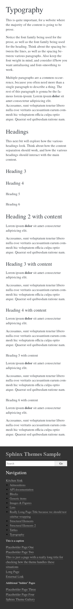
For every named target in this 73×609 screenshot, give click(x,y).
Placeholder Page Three (21, 589)
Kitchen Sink (14, 480)
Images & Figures (21, 503)
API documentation (21, 489)
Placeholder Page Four (20, 594)
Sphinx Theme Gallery (20, 599)
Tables (14, 530)
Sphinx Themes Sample (33, 454)
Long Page (12, 571)
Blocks (14, 494)
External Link (15, 576)
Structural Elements (21, 521)
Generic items (18, 498)
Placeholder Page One (20, 547)
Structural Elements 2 (23, 525)
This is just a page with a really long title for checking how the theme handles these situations (34, 562)
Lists (12, 507)
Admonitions (18, 485)
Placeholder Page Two (20, 552)
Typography (17, 534)
